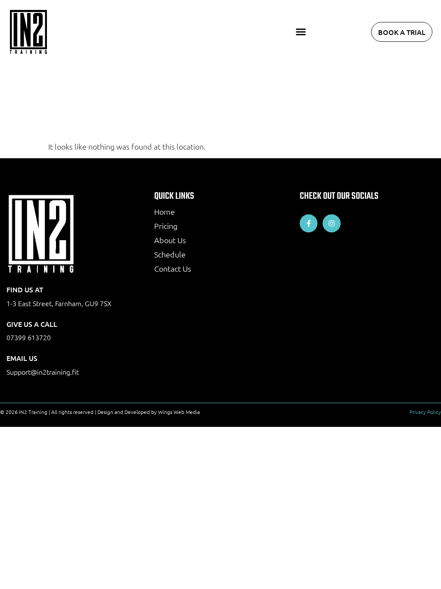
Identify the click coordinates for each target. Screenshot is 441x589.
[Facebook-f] (309, 223)
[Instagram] (332, 223)
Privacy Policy (425, 411)
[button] (301, 32)
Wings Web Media (179, 411)
